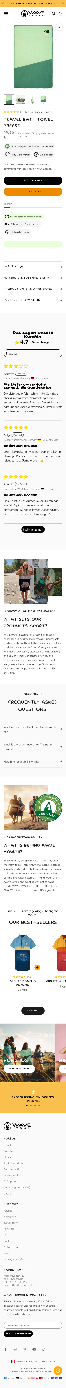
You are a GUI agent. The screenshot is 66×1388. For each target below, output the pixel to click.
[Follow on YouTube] (34, 1349)
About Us (9, 1228)
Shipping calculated (42, 133)
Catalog (8, 1193)
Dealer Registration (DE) (17, 1187)
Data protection (12, 1169)
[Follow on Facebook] (5, 1349)
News (7, 1253)
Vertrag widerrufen (14, 1259)
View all (33, 1011)
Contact (8, 1241)
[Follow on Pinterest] (24, 1349)
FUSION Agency (45, 1371)
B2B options (10, 1181)
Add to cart (33, 181)
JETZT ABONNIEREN (18, 1334)
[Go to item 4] (44, 99)
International (11, 1175)
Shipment (9, 1157)
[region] (33, 1096)
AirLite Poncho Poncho (23, 983)
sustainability (10, 1222)
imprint (7, 1145)
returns (8, 1210)
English (46, 1362)
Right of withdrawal (14, 1163)
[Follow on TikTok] (43, 1349)
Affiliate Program (13, 1247)
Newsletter (10, 1216)
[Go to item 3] (32, 99)
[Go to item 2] (20, 99)
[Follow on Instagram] (15, 1349)
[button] (12, 112)
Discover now (19, 1069)
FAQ (6, 1235)
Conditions (9, 1151)
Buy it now (33, 192)
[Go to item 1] (9, 99)
